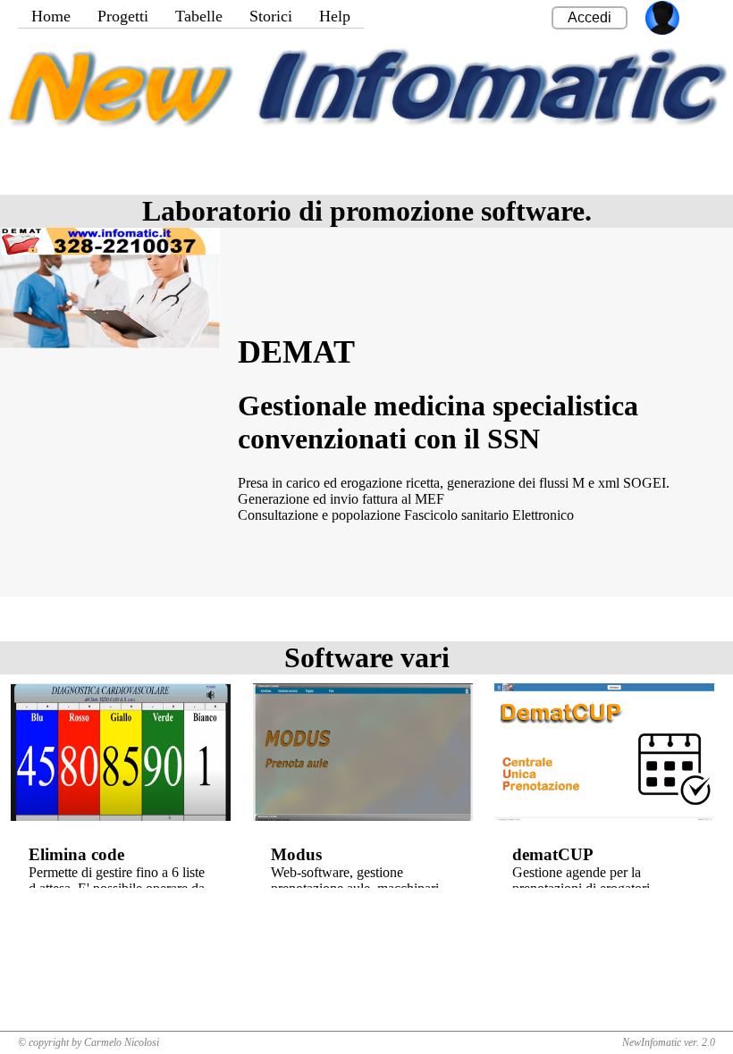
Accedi (589, 17)
